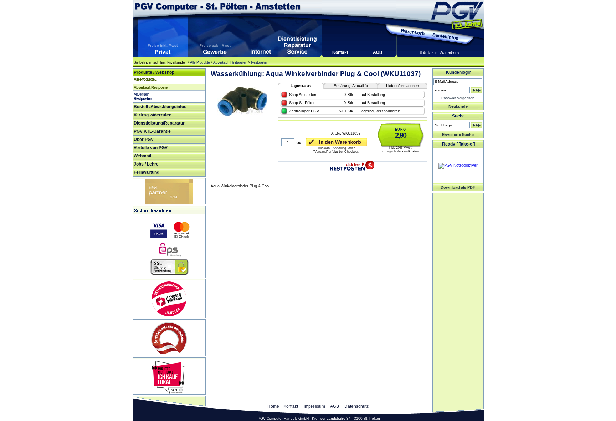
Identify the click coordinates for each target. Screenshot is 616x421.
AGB (378, 52)
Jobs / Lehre (146, 164)
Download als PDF (458, 187)
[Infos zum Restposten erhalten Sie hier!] (352, 164)
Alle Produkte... (145, 79)
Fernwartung (146, 172)
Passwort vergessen (457, 98)
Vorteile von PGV (151, 147)
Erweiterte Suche (458, 134)
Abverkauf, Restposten (230, 62)
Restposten (259, 62)
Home (273, 406)
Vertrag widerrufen (152, 114)
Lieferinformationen (402, 85)
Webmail (142, 155)
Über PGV (144, 139)
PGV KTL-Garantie (152, 131)
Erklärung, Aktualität (351, 85)
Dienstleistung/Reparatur (159, 123)
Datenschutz (356, 406)
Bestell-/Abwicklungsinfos (160, 106)
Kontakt (340, 52)
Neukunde (458, 106)
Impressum (314, 406)
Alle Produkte (200, 62)
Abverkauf (141, 94)
